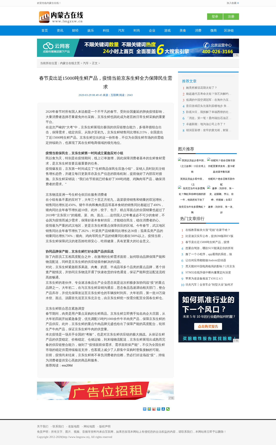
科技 (106, 30)
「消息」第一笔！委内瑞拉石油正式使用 (209, 118)
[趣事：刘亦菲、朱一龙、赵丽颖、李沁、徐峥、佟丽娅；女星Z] (221, 188)
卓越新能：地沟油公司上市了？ (206, 124)
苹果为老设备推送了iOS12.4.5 (204, 278)
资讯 (60, 30)
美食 (183, 30)
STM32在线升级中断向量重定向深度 (208, 272)
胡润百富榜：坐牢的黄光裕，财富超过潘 (209, 130)
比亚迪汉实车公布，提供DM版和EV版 (209, 236)
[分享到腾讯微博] (158, 409)
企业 (152, 30)
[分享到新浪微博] (154, 409)
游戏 (167, 30)
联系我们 (58, 426)
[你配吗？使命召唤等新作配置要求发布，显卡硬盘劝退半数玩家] (221, 160)
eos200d (67, 365)
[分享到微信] (168, 409)
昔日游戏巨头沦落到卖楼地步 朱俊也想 (209, 105)
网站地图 (89, 426)
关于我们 (42, 426)
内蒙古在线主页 (70, 63)
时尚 (137, 30)
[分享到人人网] (163, 409)
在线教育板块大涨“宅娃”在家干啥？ (207, 230)
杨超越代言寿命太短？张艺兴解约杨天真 (209, 93)
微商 (213, 30)
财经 (75, 30)
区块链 (229, 30)
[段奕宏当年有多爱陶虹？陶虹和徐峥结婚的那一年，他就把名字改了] (192, 188)
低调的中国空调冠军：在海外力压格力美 (209, 99)
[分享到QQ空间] (149, 409)
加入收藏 (231, 3)
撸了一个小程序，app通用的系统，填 (208, 254)
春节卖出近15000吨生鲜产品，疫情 (207, 242)
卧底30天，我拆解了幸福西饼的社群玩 (209, 112)
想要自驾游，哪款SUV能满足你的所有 (209, 248)
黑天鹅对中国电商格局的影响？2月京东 (210, 266)
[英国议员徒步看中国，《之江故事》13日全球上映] (192, 160)
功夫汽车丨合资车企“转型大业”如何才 (209, 284)
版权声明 (105, 426)
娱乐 (90, 30)
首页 (44, 30)
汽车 (121, 30)
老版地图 (73, 426)
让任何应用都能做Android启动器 (205, 260)
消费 (198, 30)
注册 (231, 16)
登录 (215, 16)
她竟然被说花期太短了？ (201, 87)
